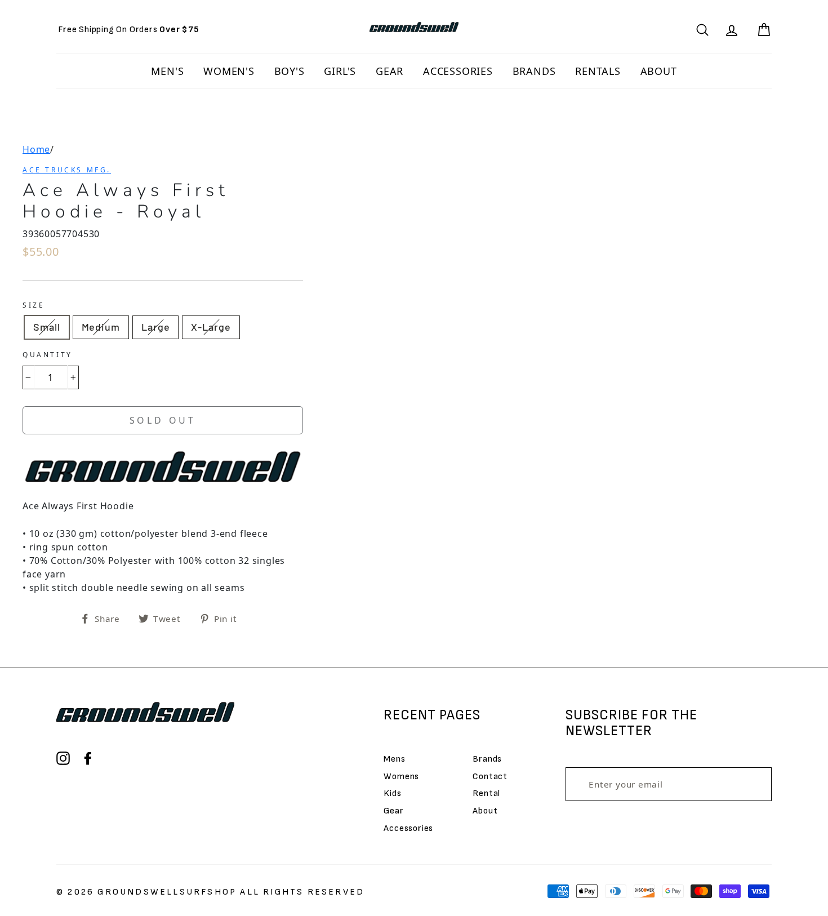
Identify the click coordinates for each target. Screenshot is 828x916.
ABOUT (658, 71)
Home (36, 149)
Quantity (48, 354)
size (33, 305)
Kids (392, 793)
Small (46, 327)
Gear (393, 811)
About (485, 811)
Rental (486, 793)
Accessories (408, 828)
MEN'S (167, 71)
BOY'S (289, 71)
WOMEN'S (229, 71)
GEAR (389, 71)
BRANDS (534, 71)
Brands (487, 759)
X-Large (210, 327)
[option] (128, 29)
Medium (101, 327)
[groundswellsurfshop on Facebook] (88, 758)
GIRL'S (340, 71)
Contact (490, 776)
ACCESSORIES (458, 71)
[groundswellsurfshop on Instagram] (63, 758)
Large (155, 327)
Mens (394, 759)
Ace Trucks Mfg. (67, 170)
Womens (401, 776)
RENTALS (598, 71)
